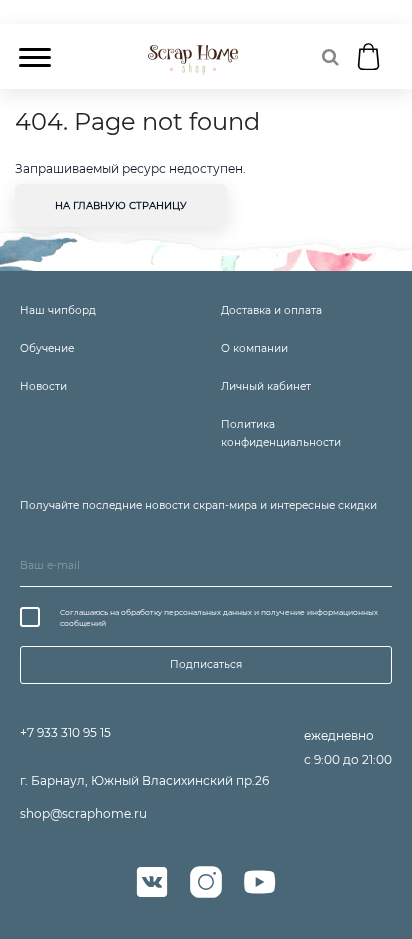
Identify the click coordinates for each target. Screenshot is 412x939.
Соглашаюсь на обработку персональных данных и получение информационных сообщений (219, 618)
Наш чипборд (58, 310)
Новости (43, 386)
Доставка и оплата (271, 310)
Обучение (47, 348)
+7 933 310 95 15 (65, 732)
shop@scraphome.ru (83, 813)
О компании (254, 348)
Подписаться (206, 664)
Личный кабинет (266, 386)
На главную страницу (121, 205)
